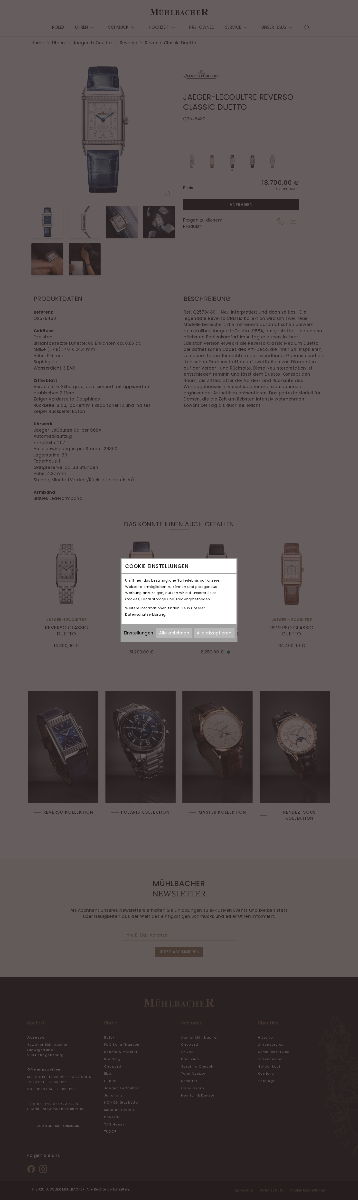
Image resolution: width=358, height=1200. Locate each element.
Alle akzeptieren (214, 633)
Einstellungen (138, 633)
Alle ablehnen (174, 633)
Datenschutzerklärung (145, 614)
